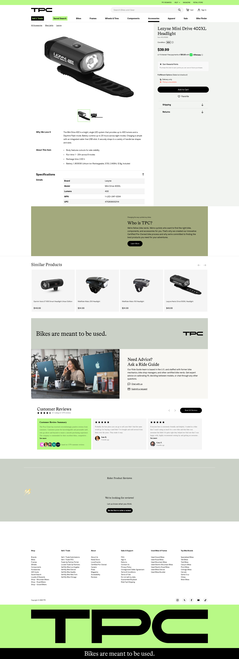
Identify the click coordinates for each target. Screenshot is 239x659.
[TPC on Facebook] (191, 600)
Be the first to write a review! (119, 510)
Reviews (94, 577)
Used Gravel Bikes (157, 557)
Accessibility (95, 575)
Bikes (78, 18)
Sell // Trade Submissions (70, 557)
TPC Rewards (167, 2)
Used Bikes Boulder (158, 572)
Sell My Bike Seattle (68, 572)
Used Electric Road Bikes (160, 567)
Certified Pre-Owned (99, 565)
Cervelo (184, 572)
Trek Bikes (184, 562)
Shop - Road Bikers (38, 582)
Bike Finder (201, 18)
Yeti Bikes (184, 560)
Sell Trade (37, 18)
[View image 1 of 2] (84, 116)
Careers (94, 567)
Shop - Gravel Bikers (39, 584)
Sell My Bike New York (69, 575)
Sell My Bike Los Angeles (70, 567)
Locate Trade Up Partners (70, 565)
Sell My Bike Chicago (69, 577)
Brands (33, 557)
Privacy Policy (126, 567)
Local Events (95, 562)
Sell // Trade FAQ (67, 560)
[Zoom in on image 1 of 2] (90, 66)
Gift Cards (35, 572)
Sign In (123, 560)
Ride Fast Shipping (128, 582)
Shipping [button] (167, 105)
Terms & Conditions (128, 572)
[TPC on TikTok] (205, 600)
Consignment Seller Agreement (132, 570)
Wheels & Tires (112, 18)
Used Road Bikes (157, 560)
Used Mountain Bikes (159, 562)
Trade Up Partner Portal (70, 562)
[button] (202, 10)
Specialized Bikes (187, 557)
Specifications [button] (45, 174)
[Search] (179, 10)
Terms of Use (126, 575)
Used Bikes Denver (158, 570)
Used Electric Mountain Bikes (162, 565)
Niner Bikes (185, 579)
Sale (186, 18)
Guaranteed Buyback (129, 579)
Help (176, 2)
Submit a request (139, 389)
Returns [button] (166, 112)
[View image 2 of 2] (97, 116)
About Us (94, 557)
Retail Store (198, 2)
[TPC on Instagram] (177, 600)
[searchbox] (143, 10)
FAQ (122, 557)
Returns (124, 562)
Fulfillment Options (165, 75)
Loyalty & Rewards (38, 577)
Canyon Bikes (186, 565)
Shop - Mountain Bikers (40, 579)
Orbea (183, 577)
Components (133, 18)
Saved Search (60, 18)
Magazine (186, 2)
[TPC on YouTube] (198, 600)
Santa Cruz (185, 575)
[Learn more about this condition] (172, 42)
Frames (93, 18)
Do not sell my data (128, 577)
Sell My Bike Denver (68, 570)
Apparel (171, 18)
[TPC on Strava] (184, 600)
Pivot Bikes (185, 567)
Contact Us (125, 565)
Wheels (34, 565)
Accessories (153, 18)
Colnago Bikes (186, 570)
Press (93, 570)
